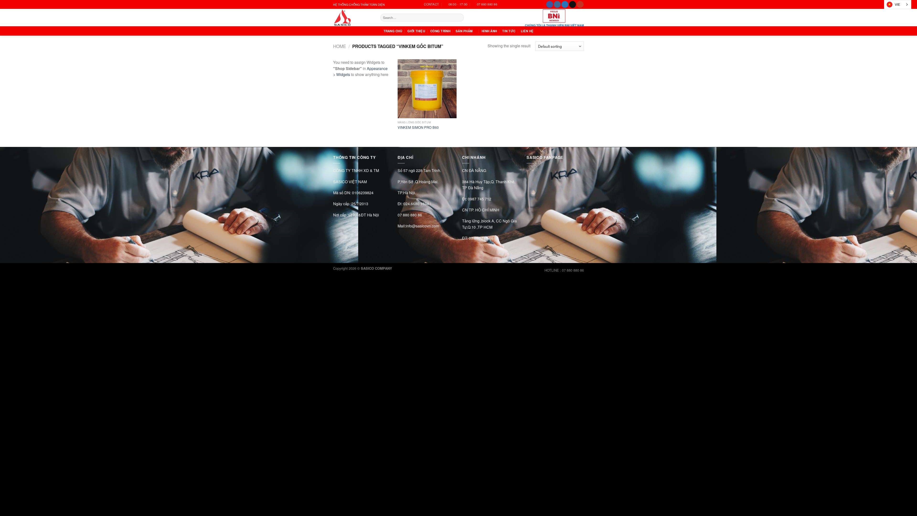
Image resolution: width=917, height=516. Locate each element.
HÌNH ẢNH (489, 31)
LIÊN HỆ (527, 31)
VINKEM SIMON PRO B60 (418, 127)
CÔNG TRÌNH (440, 31)
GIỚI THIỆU (416, 31)
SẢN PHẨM (464, 31)
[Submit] (459, 18)
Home (339, 46)
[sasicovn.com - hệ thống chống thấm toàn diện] (353, 17)
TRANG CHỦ (393, 31)
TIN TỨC (508, 31)
